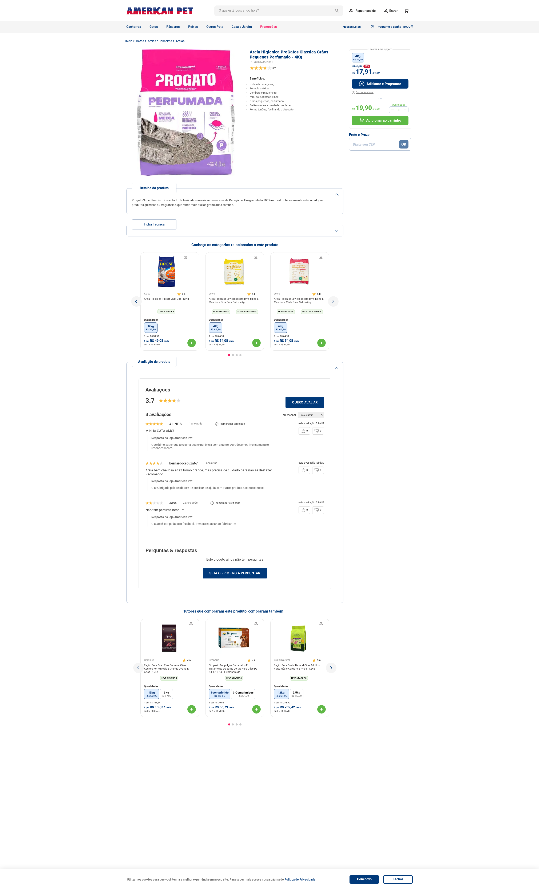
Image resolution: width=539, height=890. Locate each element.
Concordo (364, 879)
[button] (136, 301)
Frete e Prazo (359, 135)
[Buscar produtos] (338, 11)
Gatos (140, 41)
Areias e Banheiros (160, 41)
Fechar (398, 879)
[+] (405, 110)
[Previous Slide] (138, 667)
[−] (392, 110)
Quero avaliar (305, 402)
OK (403, 144)
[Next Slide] (331, 667)
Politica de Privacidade (299, 879)
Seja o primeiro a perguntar (234, 573)
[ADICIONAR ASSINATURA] (380, 84)
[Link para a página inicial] (128, 41)
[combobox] (278, 10)
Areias (180, 41)
